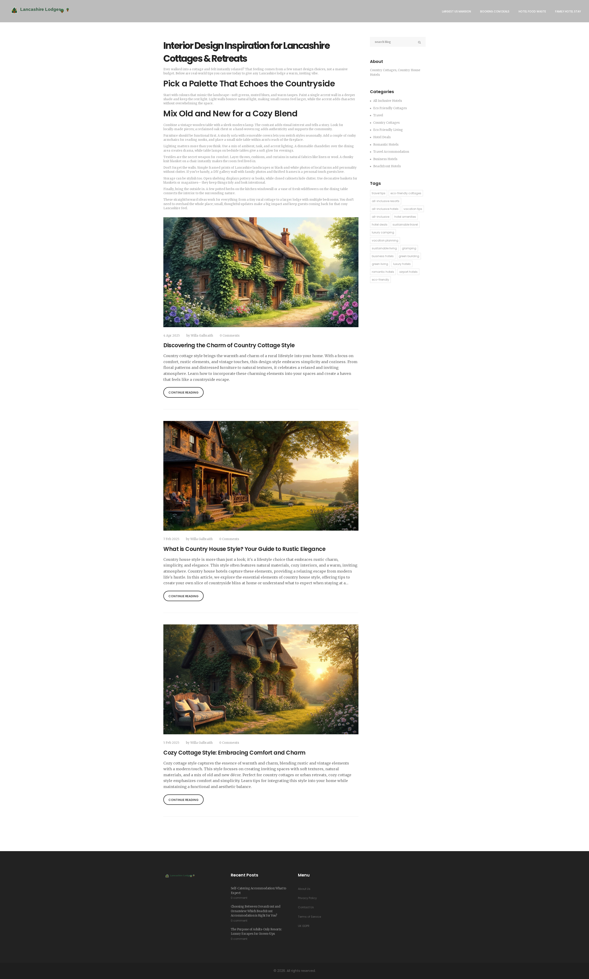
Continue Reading (183, 392)
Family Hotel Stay (568, 11)
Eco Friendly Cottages (390, 108)
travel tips (378, 193)
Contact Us (306, 907)
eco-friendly (380, 280)
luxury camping (383, 232)
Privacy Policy (307, 898)
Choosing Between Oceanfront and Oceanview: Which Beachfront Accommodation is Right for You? (255, 911)
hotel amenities (405, 217)
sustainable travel (405, 224)
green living (380, 264)
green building (409, 256)
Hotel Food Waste (532, 11)
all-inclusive (380, 217)
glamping (409, 248)
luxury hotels (402, 264)
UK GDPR (303, 926)
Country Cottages (386, 123)
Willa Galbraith (202, 336)
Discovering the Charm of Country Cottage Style (228, 345)
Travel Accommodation (391, 152)
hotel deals (379, 224)
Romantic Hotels (385, 145)
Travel (378, 115)
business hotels (383, 256)
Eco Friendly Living (388, 130)
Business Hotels (385, 159)
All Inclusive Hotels (387, 101)
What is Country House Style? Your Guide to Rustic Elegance (244, 549)
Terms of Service (309, 917)
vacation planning (385, 240)
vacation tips (413, 209)
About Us (304, 889)
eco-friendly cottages (405, 193)
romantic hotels (383, 272)
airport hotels (408, 272)
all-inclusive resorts (385, 201)
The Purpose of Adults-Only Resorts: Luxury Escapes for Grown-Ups (256, 931)
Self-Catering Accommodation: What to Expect (258, 890)
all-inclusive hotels (385, 209)
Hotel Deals (382, 137)
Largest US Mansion (456, 11)
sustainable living (384, 248)
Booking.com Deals (494, 11)
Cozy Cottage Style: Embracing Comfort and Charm (234, 752)
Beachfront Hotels (387, 166)
